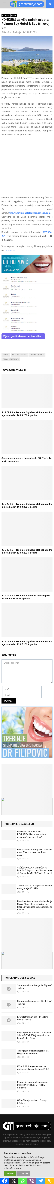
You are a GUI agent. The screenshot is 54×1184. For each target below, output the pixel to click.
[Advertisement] (27, 167)
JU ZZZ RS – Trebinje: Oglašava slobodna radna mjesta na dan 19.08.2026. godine (27, 505)
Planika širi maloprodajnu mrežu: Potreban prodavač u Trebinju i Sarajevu (32, 1085)
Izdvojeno (5, 15)
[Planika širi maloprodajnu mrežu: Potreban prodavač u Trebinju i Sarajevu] (9, 1085)
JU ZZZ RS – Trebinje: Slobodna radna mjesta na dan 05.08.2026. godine (26, 597)
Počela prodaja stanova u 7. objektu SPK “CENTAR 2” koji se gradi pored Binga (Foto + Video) (34, 1035)
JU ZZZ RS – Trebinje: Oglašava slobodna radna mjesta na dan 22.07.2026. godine (27, 643)
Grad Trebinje (14, 32)
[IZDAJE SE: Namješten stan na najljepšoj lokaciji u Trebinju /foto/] (9, 1070)
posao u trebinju (19, 355)
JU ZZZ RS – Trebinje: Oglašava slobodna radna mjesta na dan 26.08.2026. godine (27, 414)
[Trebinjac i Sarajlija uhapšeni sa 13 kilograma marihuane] (9, 1054)
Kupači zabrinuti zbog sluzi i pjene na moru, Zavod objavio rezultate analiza (34, 852)
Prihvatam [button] (10, 1173)
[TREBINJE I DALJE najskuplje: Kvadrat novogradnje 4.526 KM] (9, 889)
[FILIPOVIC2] (27, 272)
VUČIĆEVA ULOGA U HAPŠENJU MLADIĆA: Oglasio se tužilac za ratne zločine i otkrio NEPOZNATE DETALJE (34, 870)
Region (13, 15)
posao (6, 355)
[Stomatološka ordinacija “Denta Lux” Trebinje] (9, 1004)
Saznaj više (23, 1173)
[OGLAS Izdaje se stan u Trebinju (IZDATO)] (9, 1103)
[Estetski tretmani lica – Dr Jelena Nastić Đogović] (9, 1020)
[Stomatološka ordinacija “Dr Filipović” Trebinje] (9, 989)
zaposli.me (9, 250)
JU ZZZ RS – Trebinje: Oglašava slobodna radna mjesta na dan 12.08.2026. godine (27, 551)
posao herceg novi (11, 359)
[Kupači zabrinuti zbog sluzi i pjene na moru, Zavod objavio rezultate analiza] (9, 853)
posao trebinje (37, 355)
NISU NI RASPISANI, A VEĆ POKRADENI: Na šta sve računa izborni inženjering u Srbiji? (31, 834)
